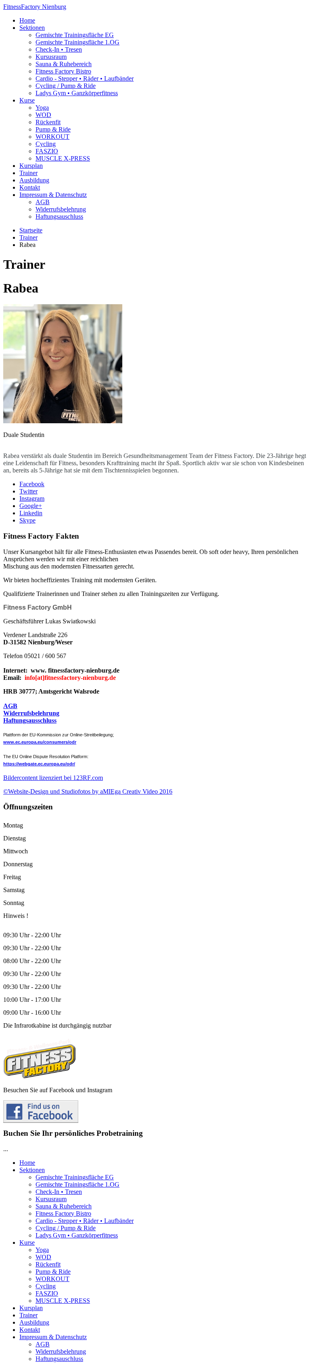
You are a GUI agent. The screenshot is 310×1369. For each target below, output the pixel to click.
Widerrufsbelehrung (61, 209)
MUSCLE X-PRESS (63, 158)
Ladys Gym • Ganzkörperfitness (77, 93)
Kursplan (31, 165)
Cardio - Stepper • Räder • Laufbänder (85, 78)
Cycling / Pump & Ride (66, 85)
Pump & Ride (53, 129)
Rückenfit (48, 122)
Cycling (46, 143)
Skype (27, 520)
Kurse (27, 100)
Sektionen (32, 27)
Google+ (30, 505)
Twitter (28, 491)
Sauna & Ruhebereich (64, 64)
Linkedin (30, 513)
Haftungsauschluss (59, 216)
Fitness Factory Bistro (63, 71)
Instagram (31, 498)
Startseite (30, 230)
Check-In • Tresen (59, 49)
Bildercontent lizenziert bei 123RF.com (53, 777)
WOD (43, 114)
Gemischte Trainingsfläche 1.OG (77, 42)
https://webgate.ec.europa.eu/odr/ (39, 763)
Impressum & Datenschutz (53, 194)
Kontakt (29, 187)
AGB (43, 202)
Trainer (28, 172)
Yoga (42, 107)
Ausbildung (34, 180)
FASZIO (47, 151)
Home (27, 20)
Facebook (31, 484)
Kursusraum (51, 56)
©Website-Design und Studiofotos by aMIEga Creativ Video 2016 (87, 791)
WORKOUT (52, 136)
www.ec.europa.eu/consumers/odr (39, 742)
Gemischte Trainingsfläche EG (75, 34)
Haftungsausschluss (30, 720)
